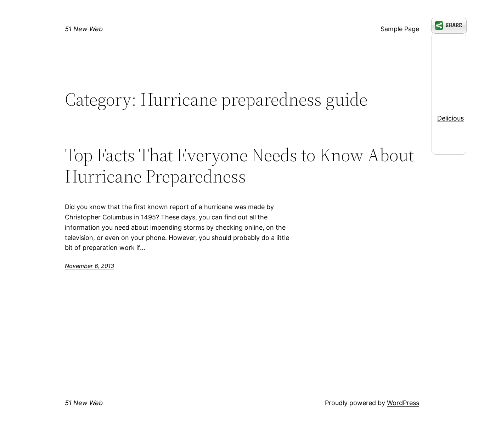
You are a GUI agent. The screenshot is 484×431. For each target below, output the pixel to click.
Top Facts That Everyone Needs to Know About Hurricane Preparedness (239, 165)
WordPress (403, 403)
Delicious (450, 118)
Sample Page (400, 29)
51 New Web (84, 29)
